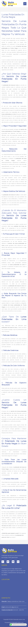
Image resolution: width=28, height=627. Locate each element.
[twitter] (9, 561)
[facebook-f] (4, 561)
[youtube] (14, 561)
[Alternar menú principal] (25, 3)
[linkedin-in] (18, 561)
